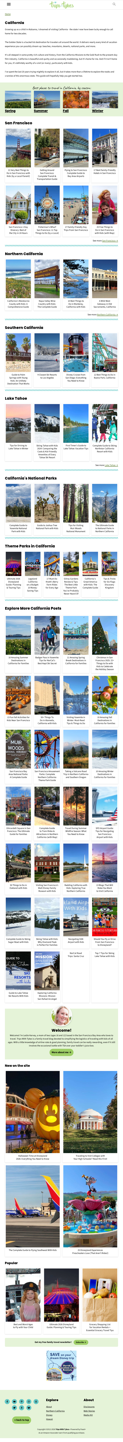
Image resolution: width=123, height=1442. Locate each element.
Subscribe (80, 1342)
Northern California (55, 1411)
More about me (60, 1052)
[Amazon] (21, 1407)
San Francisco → (110, 240)
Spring (10, 111)
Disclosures (89, 1406)
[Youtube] (14, 1401)
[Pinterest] (21, 1401)
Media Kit (88, 1415)
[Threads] (36, 1401)
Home (8, 14)
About (49, 1406)
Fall (66, 111)
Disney (49, 1415)
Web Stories (89, 1411)
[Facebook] (7, 1401)
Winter (97, 111)
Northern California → (107, 314)
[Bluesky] (28, 1407)
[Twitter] (14, 1407)
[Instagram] (28, 1401)
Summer (41, 111)
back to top (21, 1420)
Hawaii (49, 1419)
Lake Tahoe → (111, 465)
